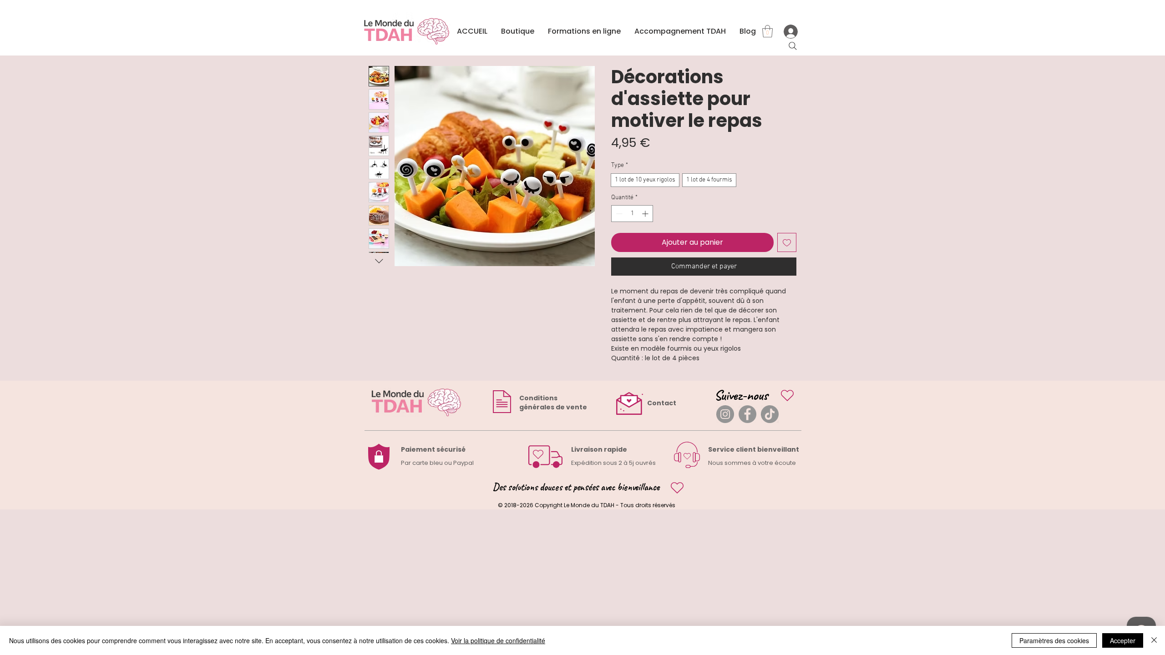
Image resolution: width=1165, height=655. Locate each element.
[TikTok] (770, 414)
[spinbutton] (632, 214)
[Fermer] (1154, 640)
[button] (767, 31)
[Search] (792, 45)
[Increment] (646, 214)
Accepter (1122, 640)
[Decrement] (618, 214)
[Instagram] (725, 414)
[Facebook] (747, 414)
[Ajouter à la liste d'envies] (786, 242)
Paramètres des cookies (1054, 640)
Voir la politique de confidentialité (498, 640)
